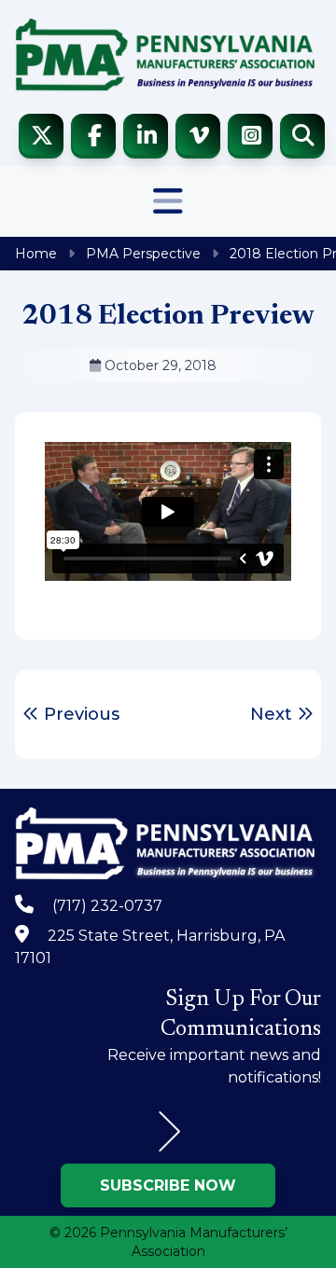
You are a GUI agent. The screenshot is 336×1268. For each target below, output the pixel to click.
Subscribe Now (168, 1185)
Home (36, 253)
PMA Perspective (143, 253)
